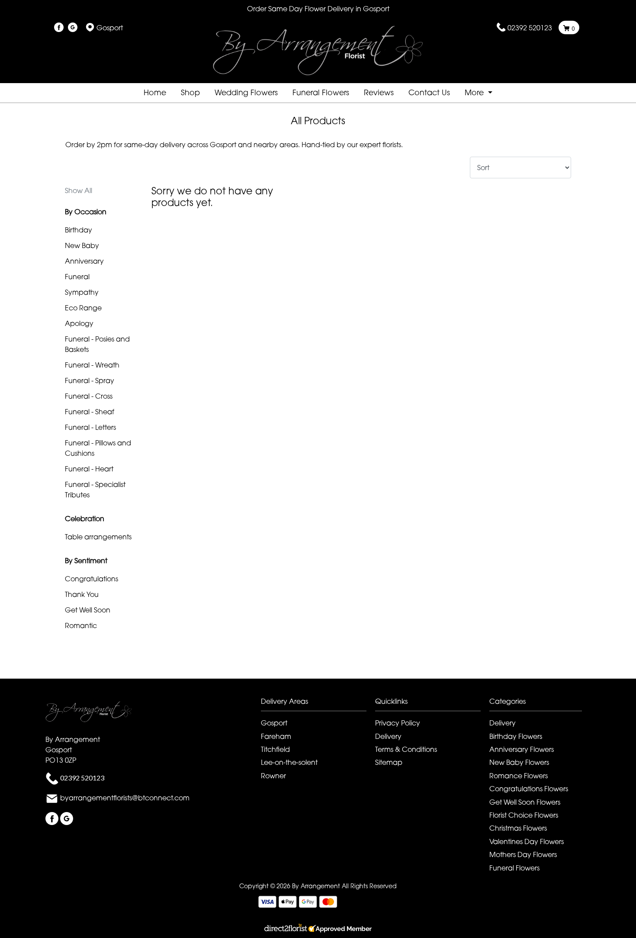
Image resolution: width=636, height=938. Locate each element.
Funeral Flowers (320, 92)
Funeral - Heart (89, 468)
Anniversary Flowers (521, 749)
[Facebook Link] (59, 27)
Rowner (273, 775)
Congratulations (91, 578)
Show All (78, 190)
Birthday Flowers (515, 736)
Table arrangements (98, 536)
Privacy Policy (397, 723)
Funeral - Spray (89, 380)
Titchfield (275, 749)
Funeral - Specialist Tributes (95, 489)
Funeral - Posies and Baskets (97, 344)
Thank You (82, 594)
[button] (318, 703)
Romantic (81, 625)
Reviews (379, 92)
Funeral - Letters (90, 427)
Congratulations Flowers (528, 788)
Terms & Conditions (406, 749)
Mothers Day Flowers (523, 854)
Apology (79, 323)
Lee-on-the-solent (289, 762)
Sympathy (82, 292)
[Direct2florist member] (318, 929)
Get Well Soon (87, 610)
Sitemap (388, 762)
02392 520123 (530, 27)
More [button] (475, 92)
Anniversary (84, 261)
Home (155, 92)
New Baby (82, 245)
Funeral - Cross (88, 396)
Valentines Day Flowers (526, 841)
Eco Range (83, 307)
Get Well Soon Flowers (524, 802)
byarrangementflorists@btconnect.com (125, 797)
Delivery (388, 736)
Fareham (276, 736)
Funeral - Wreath (92, 365)
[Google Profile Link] (72, 27)
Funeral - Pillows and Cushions (98, 448)
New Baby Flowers (519, 762)
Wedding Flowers (246, 92)
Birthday (78, 230)
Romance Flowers (518, 775)
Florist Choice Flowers (523, 815)
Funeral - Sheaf (89, 411)
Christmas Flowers (518, 828)
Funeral (77, 276)
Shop (190, 92)
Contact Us (429, 92)
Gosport (274, 723)
